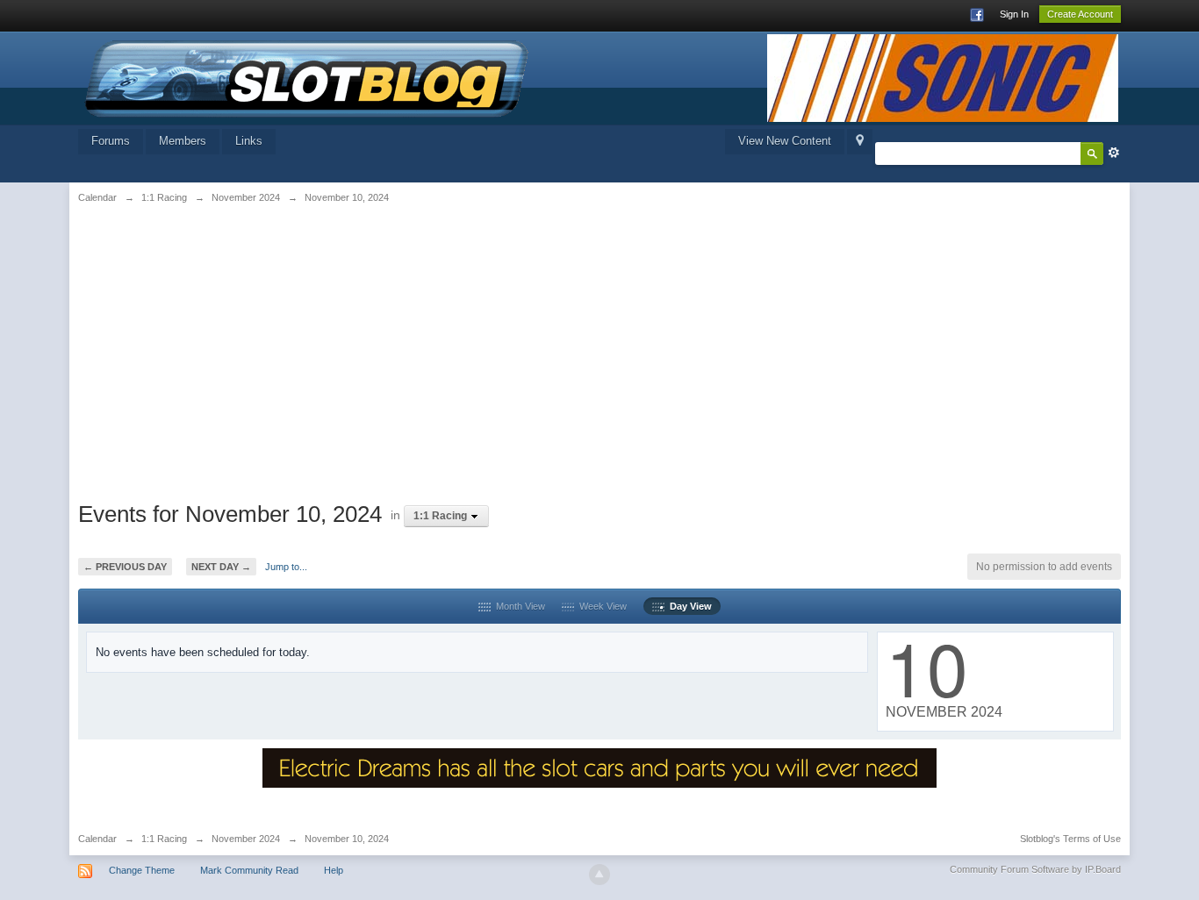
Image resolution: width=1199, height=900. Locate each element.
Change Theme (142, 870)
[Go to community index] (307, 76)
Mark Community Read (249, 870)
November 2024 (246, 838)
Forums (110, 140)
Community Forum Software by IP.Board (1035, 869)
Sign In (1014, 14)
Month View (518, 606)
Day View (688, 606)
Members (182, 140)
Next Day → (221, 566)
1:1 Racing (164, 838)
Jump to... (286, 566)
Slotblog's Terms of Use (1070, 838)
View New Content (784, 140)
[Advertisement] (258, 348)
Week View (600, 606)
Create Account (1080, 14)
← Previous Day (125, 566)
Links (248, 140)
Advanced (1114, 153)
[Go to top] (599, 874)
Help (333, 870)
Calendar (97, 838)
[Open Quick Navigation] (859, 141)
